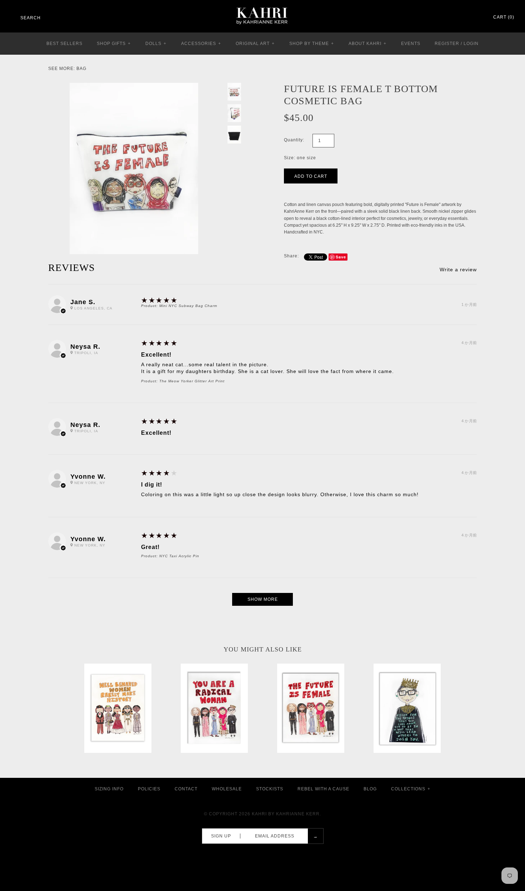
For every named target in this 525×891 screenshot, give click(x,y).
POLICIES (149, 788)
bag (81, 68)
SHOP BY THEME (311, 43)
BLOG (370, 788)
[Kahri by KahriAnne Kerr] (262, 4)
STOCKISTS (269, 788)
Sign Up (221, 836)
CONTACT (186, 788)
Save (341, 257)
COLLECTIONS (410, 788)
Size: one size (300, 157)
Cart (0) (503, 17)
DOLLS (155, 43)
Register (447, 43)
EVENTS (410, 43)
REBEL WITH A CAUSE (323, 788)
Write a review (458, 269)
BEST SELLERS (64, 43)
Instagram (468, 17)
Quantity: (294, 139)
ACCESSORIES (201, 43)
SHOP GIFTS (114, 43)
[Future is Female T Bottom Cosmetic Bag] (134, 86)
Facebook (449, 17)
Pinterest (458, 17)
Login (471, 43)
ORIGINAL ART (255, 43)
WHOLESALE (227, 788)
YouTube (477, 17)
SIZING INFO (109, 788)
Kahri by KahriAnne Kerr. (286, 813)
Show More (263, 599)
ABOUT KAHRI (367, 43)
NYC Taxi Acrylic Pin (179, 556)
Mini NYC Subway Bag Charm (188, 306)
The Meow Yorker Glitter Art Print (192, 381)
